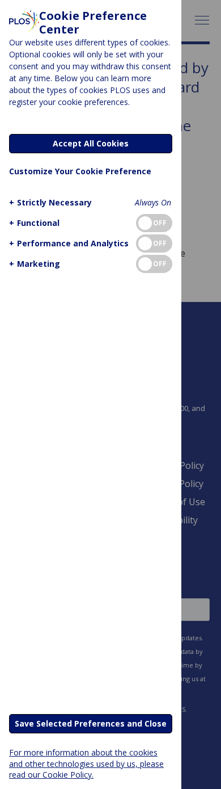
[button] (50, 202)
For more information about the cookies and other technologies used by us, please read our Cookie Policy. (86, 763)
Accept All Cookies (91, 143)
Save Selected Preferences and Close (91, 723)
